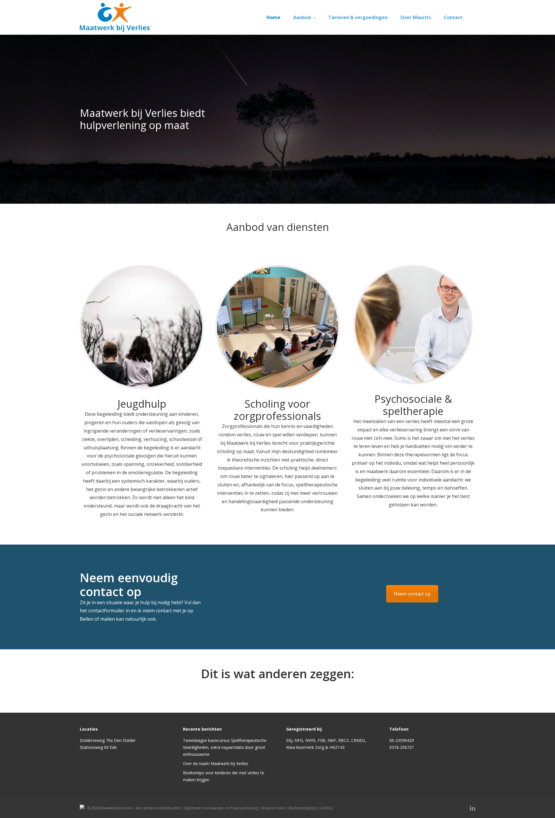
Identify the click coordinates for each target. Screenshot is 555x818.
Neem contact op (412, 784)
